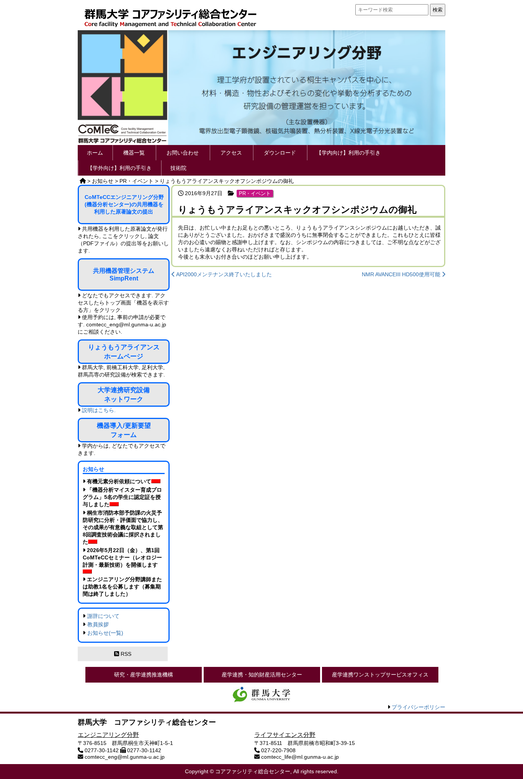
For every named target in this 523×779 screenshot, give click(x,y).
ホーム (95, 153)
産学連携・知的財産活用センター (262, 674)
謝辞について (103, 616)
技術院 (178, 168)
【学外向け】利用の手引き (119, 168)
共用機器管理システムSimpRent (123, 274)
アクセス (231, 153)
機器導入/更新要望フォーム (124, 430)
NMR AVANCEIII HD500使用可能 (402, 274)
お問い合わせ (183, 153)
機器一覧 (134, 153)
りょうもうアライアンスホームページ (124, 351)
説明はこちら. (99, 410)
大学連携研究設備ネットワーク (124, 394)
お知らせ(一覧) (105, 633)
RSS (125, 654)
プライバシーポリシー (418, 707)
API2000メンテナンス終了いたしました (223, 274)
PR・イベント (255, 193)
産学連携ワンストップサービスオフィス (380, 674)
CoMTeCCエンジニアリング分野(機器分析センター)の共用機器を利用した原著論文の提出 (124, 204)
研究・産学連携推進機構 (143, 674)
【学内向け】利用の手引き (348, 153)
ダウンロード (280, 153)
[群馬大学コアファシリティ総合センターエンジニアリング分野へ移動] (83, 181)
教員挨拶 (98, 624)
